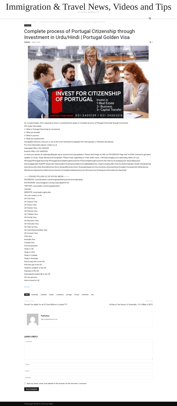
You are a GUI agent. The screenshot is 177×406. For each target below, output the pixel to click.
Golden (51, 294)
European (34, 22)
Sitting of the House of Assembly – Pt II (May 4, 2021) (131, 304)
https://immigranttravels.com (49, 319)
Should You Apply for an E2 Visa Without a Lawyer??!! (45, 304)
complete (44, 294)
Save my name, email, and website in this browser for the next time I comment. (57, 383)
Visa (92, 294)
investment (60, 294)
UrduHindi (85, 294)
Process (76, 294)
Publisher (27, 42)
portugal (69, 294)
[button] (150, 19)
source (27, 287)
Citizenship (34, 294)
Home (26, 22)
